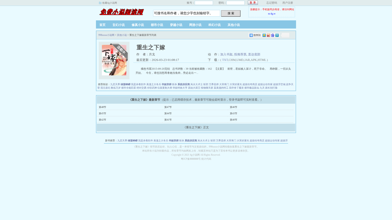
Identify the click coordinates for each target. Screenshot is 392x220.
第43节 (233, 113)
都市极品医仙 (251, 87)
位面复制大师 (164, 87)
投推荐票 (240, 54)
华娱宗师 (167, 84)
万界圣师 (214, 84)
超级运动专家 (265, 84)
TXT (225, 60)
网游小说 (195, 24)
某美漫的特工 (221, 87)
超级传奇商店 (250, 84)
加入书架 (226, 54)
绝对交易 (141, 87)
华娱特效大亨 (180, 87)
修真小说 (138, 24)
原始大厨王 (194, 87)
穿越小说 (176, 24)
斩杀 (174, 84)
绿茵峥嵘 (125, 84)
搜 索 (231, 13)
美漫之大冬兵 (153, 84)
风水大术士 (196, 84)
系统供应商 (184, 84)
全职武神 (152, 87)
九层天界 (115, 84)
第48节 (102, 107)
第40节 (233, 119)
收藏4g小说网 (109, 2)
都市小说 (157, 24)
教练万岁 (116, 87)
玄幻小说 (118, 24)
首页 (102, 24)
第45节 (102, 113)
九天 (262, 87)
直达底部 (254, 54)
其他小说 (234, 24)
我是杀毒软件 (138, 84)
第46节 (233, 107)
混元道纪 (105, 87)
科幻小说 (214, 24)
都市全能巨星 (128, 87)
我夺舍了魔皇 (236, 87)
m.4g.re (271, 13)
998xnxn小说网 (121, 12)
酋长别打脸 (271, 87)
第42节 (102, 119)
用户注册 (287, 2)
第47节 (168, 107)
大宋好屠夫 (236, 84)
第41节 (168, 119)
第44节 (168, 113)
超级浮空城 (279, 84)
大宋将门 (224, 84)
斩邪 (205, 84)
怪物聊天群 (207, 87)
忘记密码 (271, 2)
